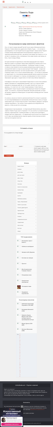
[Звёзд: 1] (13, 23)
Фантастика (33, 26)
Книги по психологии (22, 187)
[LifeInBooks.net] (26, 1)
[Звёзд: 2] (19, 23)
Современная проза (22, 219)
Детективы (20, 172)
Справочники (21, 222)
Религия (19, 216)
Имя (5, 146)
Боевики (19, 169)
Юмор (19, 231)
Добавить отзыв (26, 17)
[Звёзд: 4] (30, 23)
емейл (21, 146)
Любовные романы (22, 198)
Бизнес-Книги (21, 166)
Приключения (26, 26)
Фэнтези (39, 26)
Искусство (20, 181)
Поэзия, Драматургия (23, 207)
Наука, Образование (22, 201)
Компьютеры (21, 190)
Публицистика (21, 213)
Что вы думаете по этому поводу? (13, 132)
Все (18, 334)
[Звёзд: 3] (24, 23)
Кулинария (20, 192)
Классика (20, 184)
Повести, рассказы (22, 204)
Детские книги (21, 175)
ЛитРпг (19, 195)
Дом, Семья (20, 178)
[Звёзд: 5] (35, 23)
